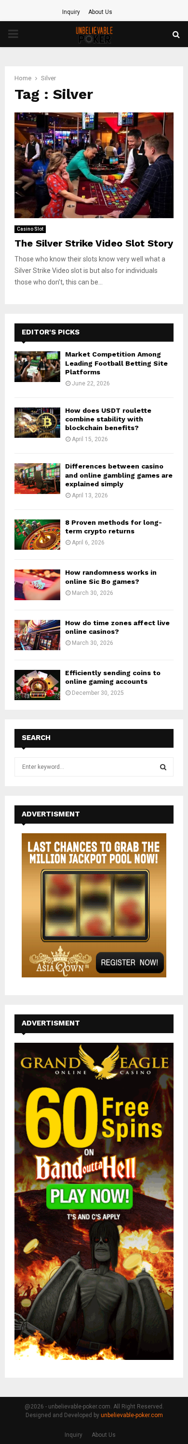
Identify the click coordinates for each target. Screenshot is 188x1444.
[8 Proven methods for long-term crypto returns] (37, 534)
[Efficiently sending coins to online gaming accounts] (37, 685)
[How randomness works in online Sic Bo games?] (37, 584)
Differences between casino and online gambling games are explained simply (119, 474)
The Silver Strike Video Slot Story (93, 243)
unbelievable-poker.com (132, 1415)
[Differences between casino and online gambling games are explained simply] (37, 478)
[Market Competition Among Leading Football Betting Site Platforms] (37, 366)
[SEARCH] (163, 767)
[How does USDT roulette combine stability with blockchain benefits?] (37, 422)
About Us (100, 12)
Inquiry (71, 12)
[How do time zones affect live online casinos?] (37, 635)
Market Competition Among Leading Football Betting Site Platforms (116, 362)
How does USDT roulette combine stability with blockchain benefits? (108, 419)
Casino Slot (30, 229)
